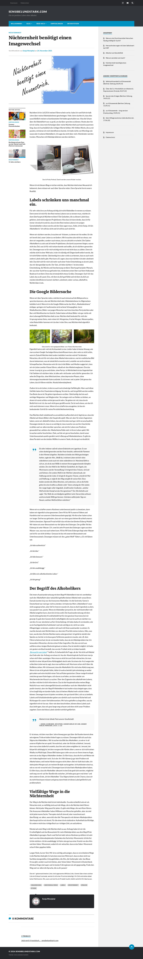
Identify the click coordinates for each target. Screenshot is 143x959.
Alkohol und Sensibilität (114, 53)
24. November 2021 (44, 51)
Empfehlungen (57, 24)
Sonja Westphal (28, 51)
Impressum (13, 3)
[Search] (132, 3)
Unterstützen (73, 24)
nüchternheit (73, 885)
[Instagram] (123, 3)
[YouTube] (127, 3)
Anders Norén (22, 955)
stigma (33, 888)
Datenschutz (25, 3)
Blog (29, 24)
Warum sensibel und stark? (115, 58)
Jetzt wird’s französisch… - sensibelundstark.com (39, 940)
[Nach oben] (131, 947)
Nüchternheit (15, 33)
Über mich (40, 24)
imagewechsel (36, 885)
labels (63, 885)
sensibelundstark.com (28, 11)
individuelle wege (51, 885)
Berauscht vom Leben (38, 652)
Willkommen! (16, 24)
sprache (84, 885)
